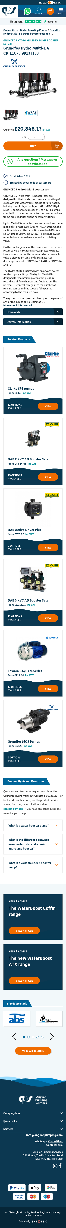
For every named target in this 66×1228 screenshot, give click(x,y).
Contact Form (54, 1145)
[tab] (24, 1037)
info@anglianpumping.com (44, 1135)
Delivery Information (19, 321)
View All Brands (33, 1051)
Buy (33, 146)
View (48, 406)
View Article (24, 930)
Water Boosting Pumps (33, 30)
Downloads (13, 312)
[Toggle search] (38, 11)
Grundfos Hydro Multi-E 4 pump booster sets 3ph (32, 31)
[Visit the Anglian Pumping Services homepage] (9, 11)
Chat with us (55, 1141)
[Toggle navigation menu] (60, 11)
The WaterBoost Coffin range (32, 911)
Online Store (10, 30)
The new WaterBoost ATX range (30, 961)
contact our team (13, 808)
